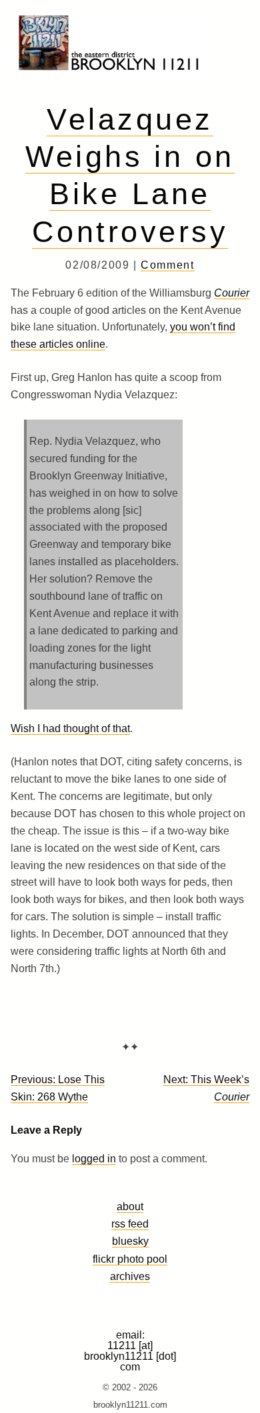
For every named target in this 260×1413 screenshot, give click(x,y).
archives (130, 1276)
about (130, 1206)
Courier (231, 293)
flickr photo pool (130, 1259)
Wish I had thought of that (70, 728)
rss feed (130, 1223)
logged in (94, 1158)
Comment (167, 265)
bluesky (130, 1241)
